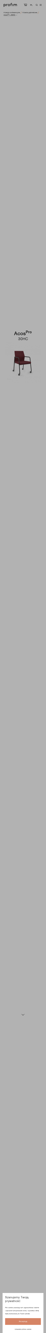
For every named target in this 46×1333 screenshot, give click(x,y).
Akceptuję (23, 1321)
